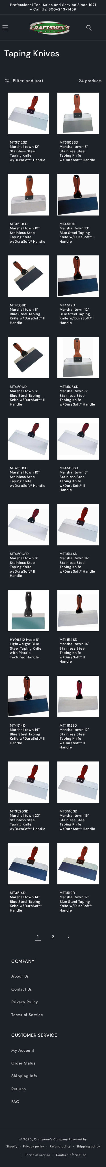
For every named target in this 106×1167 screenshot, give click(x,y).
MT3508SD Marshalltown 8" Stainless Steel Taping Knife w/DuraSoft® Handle (77, 151)
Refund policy (60, 1146)
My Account (22, 1050)
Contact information (71, 1155)
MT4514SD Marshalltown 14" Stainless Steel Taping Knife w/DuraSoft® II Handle (75, 651)
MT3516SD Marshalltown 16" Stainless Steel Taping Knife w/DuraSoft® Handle (77, 820)
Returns (18, 1089)
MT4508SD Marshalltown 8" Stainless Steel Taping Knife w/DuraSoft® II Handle (74, 479)
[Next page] (68, 937)
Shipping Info (24, 1076)
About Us (20, 976)
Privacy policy (33, 1146)
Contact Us (21, 989)
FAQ (15, 1101)
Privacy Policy (24, 1002)
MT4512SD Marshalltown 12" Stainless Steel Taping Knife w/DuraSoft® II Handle (74, 737)
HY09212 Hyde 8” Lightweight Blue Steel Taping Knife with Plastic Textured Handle (26, 649)
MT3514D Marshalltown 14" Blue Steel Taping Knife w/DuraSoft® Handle (26, 901)
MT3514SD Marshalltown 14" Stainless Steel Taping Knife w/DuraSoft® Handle (77, 563)
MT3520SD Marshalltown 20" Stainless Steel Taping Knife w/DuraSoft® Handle (28, 820)
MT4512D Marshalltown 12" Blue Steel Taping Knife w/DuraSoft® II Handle (77, 314)
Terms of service (37, 1155)
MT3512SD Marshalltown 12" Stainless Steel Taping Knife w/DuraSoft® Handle (28, 151)
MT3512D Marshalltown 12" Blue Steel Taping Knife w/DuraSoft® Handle (76, 901)
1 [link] (38, 937)
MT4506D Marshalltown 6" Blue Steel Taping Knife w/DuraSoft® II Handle (27, 395)
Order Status (23, 1063)
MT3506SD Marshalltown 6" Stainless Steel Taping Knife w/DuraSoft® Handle (77, 395)
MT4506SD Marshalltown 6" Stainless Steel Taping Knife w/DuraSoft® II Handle (24, 565)
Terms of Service (27, 1014)
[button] (11, 28)
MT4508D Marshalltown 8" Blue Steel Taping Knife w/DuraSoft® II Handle (27, 314)
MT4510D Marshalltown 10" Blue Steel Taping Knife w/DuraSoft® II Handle (77, 233)
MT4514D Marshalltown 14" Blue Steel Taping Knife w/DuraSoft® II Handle (27, 734)
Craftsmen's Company (51, 1139)
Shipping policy (88, 1146)
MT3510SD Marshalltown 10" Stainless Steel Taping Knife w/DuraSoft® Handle (28, 233)
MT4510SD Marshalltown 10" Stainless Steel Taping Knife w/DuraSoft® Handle (28, 477)
